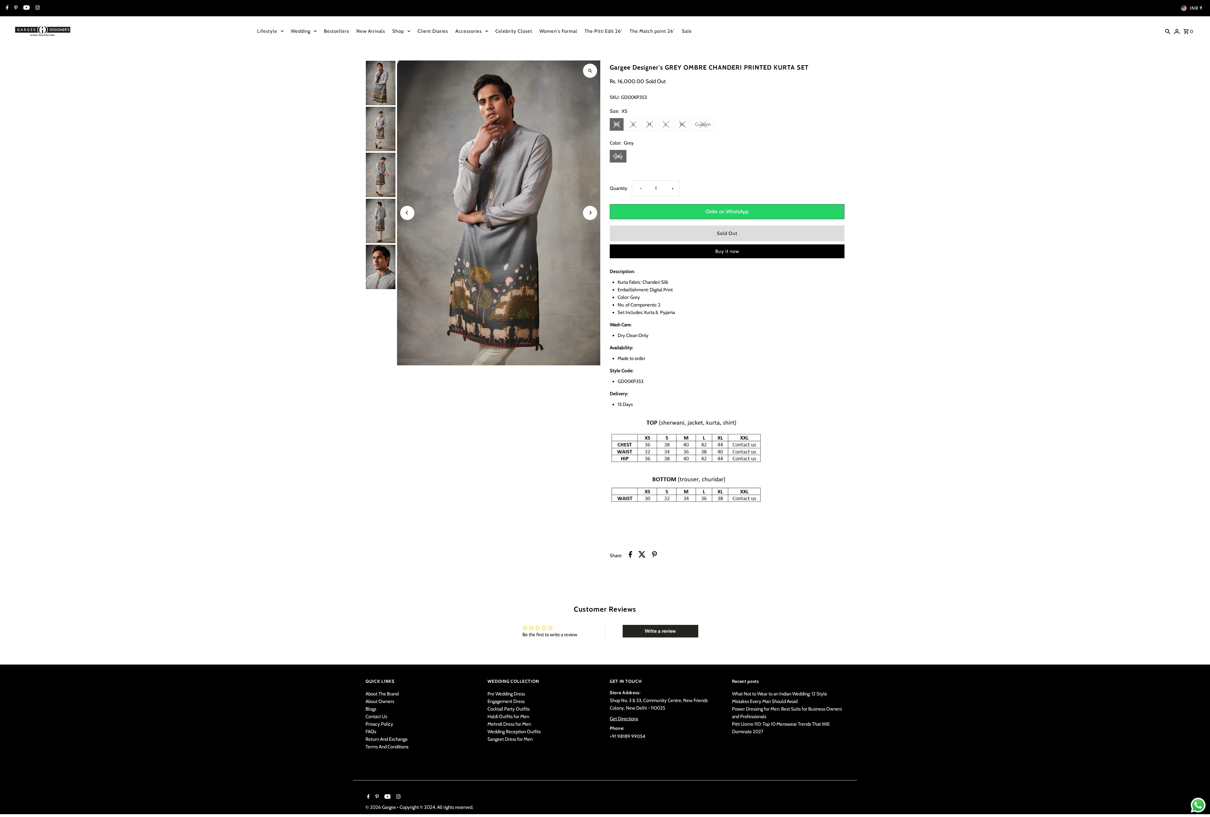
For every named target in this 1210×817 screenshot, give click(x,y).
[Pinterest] (15, 8)
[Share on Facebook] (630, 555)
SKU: (614, 97)
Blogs (371, 709)
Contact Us (376, 716)
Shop (398, 31)
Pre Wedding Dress (506, 694)
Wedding (300, 31)
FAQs (371, 731)
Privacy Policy (379, 724)
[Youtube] (26, 8)
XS (616, 124)
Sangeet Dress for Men (510, 739)
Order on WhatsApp (727, 211)
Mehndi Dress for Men (509, 724)
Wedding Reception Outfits (514, 731)
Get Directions (624, 719)
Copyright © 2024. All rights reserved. (436, 807)
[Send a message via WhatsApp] (1198, 805)
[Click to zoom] (590, 71)
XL (682, 124)
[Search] (1168, 30)
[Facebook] (6, 8)
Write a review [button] (660, 631)
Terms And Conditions (387, 747)
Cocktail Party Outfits (508, 709)
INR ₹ (1196, 8)
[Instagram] (37, 8)
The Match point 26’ (652, 31)
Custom (703, 124)
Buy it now (727, 251)
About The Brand (382, 694)
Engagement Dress (506, 701)
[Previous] (407, 213)
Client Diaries (433, 31)
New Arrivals (370, 31)
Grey (618, 156)
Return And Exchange (387, 739)
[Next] (590, 213)
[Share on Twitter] (642, 555)
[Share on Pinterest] (654, 555)
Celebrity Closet (513, 31)
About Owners (380, 701)
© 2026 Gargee (381, 807)
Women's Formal (558, 31)
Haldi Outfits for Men (508, 716)
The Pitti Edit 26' (603, 31)
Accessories (468, 31)
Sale (687, 31)
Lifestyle (267, 31)
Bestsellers (336, 31)
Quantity (618, 188)
